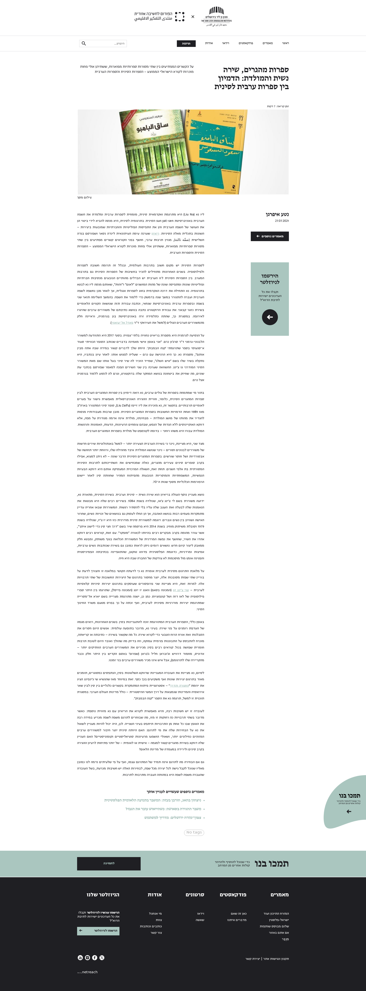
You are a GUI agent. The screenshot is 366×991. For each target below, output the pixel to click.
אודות (209, 43)
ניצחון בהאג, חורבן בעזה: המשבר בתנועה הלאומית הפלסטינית (152, 800)
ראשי (285, 43)
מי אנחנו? (155, 913)
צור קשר (156, 933)
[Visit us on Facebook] (94, 959)
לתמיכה (109, 863)
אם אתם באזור (279, 933)
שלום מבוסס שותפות (274, 926)
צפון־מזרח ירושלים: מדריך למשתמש (172, 817)
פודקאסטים (246, 43)
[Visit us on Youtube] (80, 959)
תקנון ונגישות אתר (276, 959)
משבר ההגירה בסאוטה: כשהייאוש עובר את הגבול (163, 809)
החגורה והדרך (179, 685)
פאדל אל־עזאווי (122, 322)
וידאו (225, 43)
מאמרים (268, 43)
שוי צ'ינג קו (181, 590)
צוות (159, 920)
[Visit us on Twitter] (101, 959)
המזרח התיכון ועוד (276, 913)
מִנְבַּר (285, 939)
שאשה (200, 920)
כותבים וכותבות (151, 926)
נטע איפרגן (277, 214)
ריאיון (155, 233)
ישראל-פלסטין (279, 920)
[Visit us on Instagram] (87, 959)
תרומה (186, 44)
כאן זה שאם (239, 913)
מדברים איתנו (237, 920)
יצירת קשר (252, 959)
